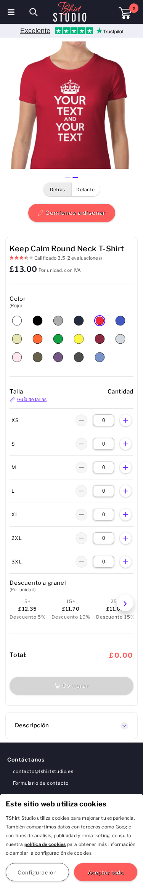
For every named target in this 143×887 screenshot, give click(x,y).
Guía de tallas (32, 399)
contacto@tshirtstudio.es (43, 771)
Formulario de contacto (41, 783)
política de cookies (45, 844)
